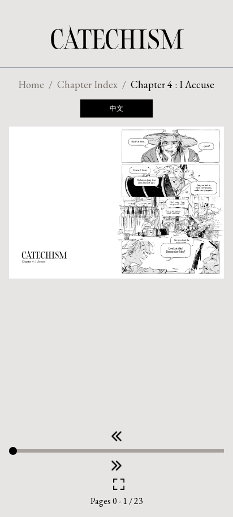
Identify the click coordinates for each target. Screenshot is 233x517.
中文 (116, 108)
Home (31, 84)
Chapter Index (87, 84)
